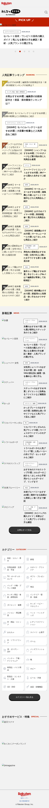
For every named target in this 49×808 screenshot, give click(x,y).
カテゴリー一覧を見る (24, 697)
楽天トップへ (24, 798)
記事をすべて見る (24, 530)
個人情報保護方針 (24, 801)
